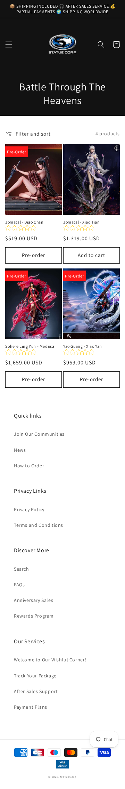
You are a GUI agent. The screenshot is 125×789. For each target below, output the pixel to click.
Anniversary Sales (33, 600)
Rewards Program (34, 616)
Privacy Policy (29, 509)
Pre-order (33, 255)
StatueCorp (68, 777)
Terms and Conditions (38, 525)
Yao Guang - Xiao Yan (82, 346)
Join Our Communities (39, 434)
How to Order (29, 465)
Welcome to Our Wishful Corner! (50, 660)
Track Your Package (35, 676)
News (20, 450)
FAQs (19, 584)
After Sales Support (36, 691)
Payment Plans (30, 707)
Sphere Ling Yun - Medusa (29, 346)
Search (21, 569)
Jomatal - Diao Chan (24, 222)
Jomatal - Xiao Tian (81, 222)
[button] (8, 44)
